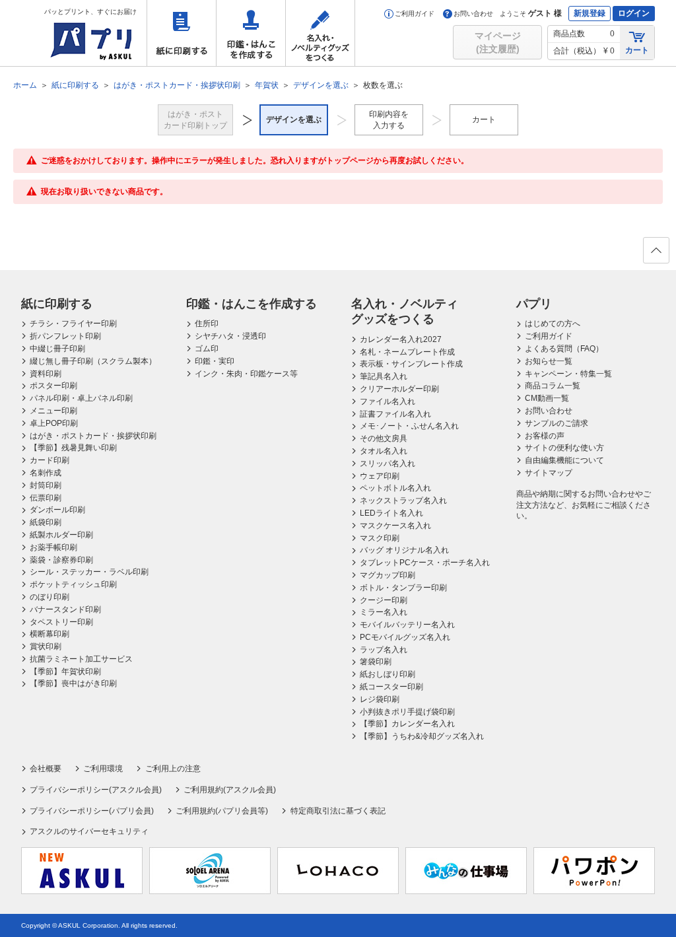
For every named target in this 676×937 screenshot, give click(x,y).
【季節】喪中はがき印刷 (73, 683)
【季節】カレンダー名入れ (407, 723)
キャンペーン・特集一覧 (568, 373)
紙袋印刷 (45, 522)
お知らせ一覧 (548, 361)
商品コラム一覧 (552, 385)
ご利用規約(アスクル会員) (230, 789)
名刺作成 (45, 472)
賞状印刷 (45, 646)
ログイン (634, 13)
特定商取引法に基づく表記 (337, 811)
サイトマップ (548, 472)
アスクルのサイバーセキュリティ (89, 831)
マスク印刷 (379, 538)
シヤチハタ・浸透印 (230, 336)
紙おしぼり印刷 (387, 674)
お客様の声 (544, 435)
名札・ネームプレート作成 (407, 352)
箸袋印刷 (375, 661)
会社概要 (45, 768)
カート (637, 50)
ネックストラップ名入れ (403, 500)
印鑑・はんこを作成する (251, 33)
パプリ (534, 303)
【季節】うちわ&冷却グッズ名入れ (422, 736)
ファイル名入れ (387, 401)
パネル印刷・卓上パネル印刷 (81, 398)
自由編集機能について (564, 460)
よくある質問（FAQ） (564, 348)
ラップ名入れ (383, 649)
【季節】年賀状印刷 (65, 671)
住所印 (207, 323)
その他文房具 (383, 438)
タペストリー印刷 (61, 622)
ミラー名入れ (383, 612)
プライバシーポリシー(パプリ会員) (92, 811)
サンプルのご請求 (556, 423)
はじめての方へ (552, 323)
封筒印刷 (45, 485)
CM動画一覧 (547, 398)
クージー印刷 (383, 600)
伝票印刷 (45, 498)
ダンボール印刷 (57, 509)
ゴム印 (207, 348)
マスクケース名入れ (395, 525)
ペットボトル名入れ (395, 488)
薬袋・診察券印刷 (61, 560)
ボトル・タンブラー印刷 (403, 587)
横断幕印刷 (49, 634)
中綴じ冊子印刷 (57, 348)
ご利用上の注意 (172, 768)
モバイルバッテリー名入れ (407, 624)
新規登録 (589, 13)
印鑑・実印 (214, 361)
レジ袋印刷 (379, 699)
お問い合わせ (473, 13)
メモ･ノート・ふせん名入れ (409, 426)
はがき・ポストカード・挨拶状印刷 (93, 435)
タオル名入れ (383, 451)
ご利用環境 (103, 768)
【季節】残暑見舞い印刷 (73, 447)
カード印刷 (49, 460)
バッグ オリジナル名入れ (404, 550)
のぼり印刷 (49, 597)
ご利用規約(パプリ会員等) (222, 811)
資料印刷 (45, 373)
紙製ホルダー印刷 (61, 534)
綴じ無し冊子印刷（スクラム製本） (93, 361)
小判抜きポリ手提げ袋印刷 (407, 711)
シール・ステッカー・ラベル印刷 (89, 571)
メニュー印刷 (53, 410)
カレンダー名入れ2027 (401, 339)
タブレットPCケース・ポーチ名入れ (425, 562)
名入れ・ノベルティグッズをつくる (320, 33)
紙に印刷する (181, 33)
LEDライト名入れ (391, 513)
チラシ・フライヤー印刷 (73, 323)
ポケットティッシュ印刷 (73, 584)
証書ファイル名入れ (395, 414)
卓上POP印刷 (54, 423)
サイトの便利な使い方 (564, 447)
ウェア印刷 (379, 476)
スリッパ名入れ (387, 463)
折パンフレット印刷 (65, 336)
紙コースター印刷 (391, 686)
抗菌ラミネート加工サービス (81, 659)
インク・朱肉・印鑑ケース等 (246, 373)
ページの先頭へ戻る (656, 250)
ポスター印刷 (53, 385)
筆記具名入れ (383, 376)
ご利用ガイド (414, 13)
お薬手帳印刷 (53, 547)
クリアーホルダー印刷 (399, 389)
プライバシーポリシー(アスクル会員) (96, 789)
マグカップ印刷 (387, 575)
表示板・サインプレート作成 (411, 363)
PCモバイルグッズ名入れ (405, 637)
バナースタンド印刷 (65, 609)
